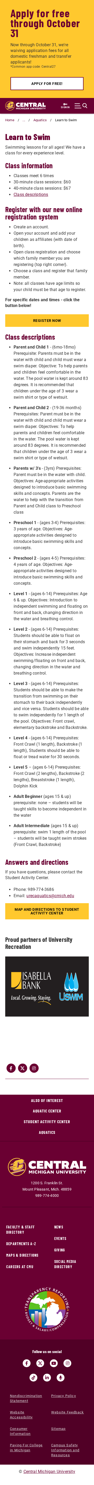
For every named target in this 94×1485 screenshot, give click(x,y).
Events (60, 1238)
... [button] (23, 120)
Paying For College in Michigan (26, 1447)
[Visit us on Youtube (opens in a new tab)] (54, 1363)
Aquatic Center (47, 1110)
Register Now (47, 320)
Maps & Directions (22, 1255)
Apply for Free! (47, 84)
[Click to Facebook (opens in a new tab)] (11, 1068)
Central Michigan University (49, 1471)
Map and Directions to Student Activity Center (47, 911)
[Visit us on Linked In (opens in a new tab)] (47, 1377)
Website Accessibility (21, 1414)
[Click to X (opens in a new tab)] (22, 1068)
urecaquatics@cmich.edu (50, 895)
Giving (59, 1250)
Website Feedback (67, 1412)
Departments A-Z (21, 1244)
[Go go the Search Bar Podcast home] (60, 1377)
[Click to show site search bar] (81, 106)
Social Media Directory (65, 1264)
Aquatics (40, 120)
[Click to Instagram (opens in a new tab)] (34, 1068)
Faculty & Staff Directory (20, 1229)
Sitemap (58, 1429)
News (58, 1227)
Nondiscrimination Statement (26, 1398)
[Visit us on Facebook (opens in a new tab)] (26, 1363)
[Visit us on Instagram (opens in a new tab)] (67, 1363)
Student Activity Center (47, 1121)
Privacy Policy (63, 1396)
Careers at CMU (19, 1266)
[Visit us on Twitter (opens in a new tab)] (40, 1363)
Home (9, 120)
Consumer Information (20, 1431)
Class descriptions (31, 194)
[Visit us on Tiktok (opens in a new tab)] (33, 1377)
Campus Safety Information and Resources (65, 1450)
